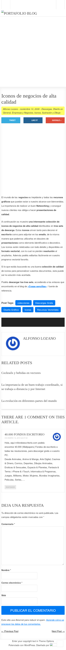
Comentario (8, 524)
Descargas (46, 108)
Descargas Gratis (44, 302)
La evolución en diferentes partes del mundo (29, 400)
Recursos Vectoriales (48, 309)
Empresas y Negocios (22, 112)
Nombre (6, 570)
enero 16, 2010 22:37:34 (17, 438)
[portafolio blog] (19, 13)
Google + (56, 120)
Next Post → (58, 631)
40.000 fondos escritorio (24, 434)
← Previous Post (9, 631)
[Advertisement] (33, 45)
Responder (10, 487)
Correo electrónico (11, 582)
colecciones (23, 302)
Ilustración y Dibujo (51, 112)
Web (3, 595)
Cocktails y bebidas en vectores (21, 372)
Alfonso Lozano (10, 108)
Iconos (37, 112)
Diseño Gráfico (11, 309)
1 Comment (36, 417)
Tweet (12, 120)
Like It (34, 120)
